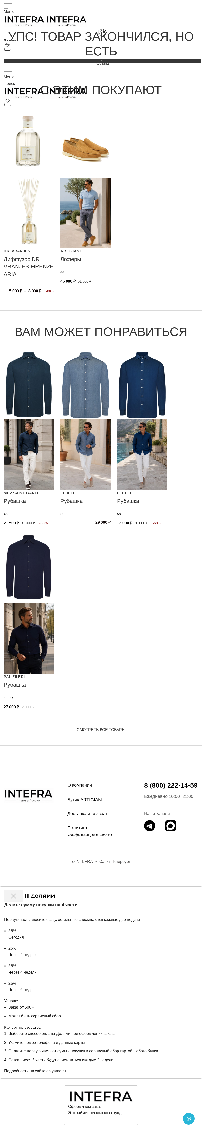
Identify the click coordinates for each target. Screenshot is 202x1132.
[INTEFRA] (29, 795)
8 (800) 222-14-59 (171, 785)
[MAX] (170, 825)
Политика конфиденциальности (89, 831)
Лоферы (70, 259)
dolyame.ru (56, 1071)
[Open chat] (189, 1119)
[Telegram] (149, 825)
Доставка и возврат (87, 813)
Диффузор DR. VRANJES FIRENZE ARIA (29, 267)
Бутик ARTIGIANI (84, 799)
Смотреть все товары (101, 730)
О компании (79, 785)
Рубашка (15, 501)
